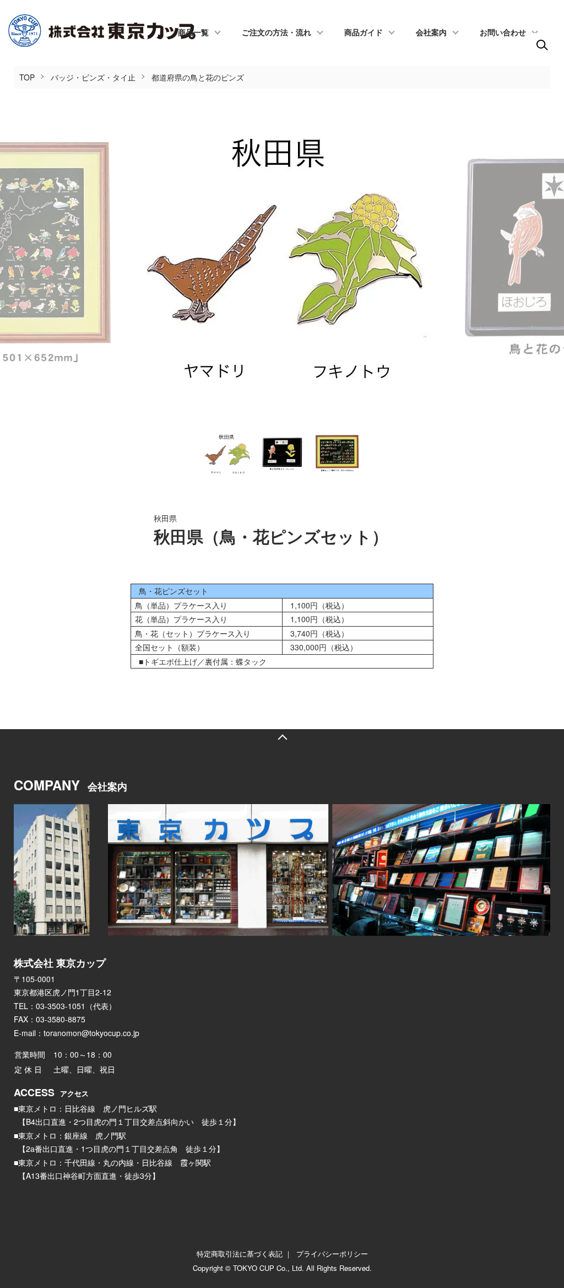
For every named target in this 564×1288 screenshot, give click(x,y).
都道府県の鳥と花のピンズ (197, 77)
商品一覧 (193, 33)
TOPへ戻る (282, 737)
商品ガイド (363, 33)
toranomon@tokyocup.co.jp (91, 1032)
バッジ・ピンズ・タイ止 (93, 77)
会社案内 (431, 33)
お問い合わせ (503, 33)
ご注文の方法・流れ (276, 33)
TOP (27, 77)
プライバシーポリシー (332, 1253)
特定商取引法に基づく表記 (240, 1253)
